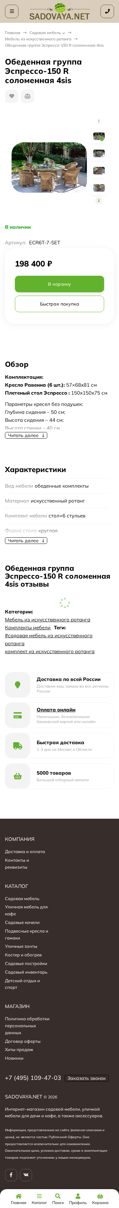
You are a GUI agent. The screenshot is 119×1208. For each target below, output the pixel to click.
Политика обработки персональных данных (27, 1025)
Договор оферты (23, 1041)
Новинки (14, 1058)
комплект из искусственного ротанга (50, 651)
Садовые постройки (26, 963)
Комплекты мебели (28, 627)
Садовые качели (22, 922)
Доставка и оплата (25, 851)
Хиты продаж (19, 1049)
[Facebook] (11, 1175)
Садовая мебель (45, 32)
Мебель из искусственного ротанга (38, 38)
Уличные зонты (21, 946)
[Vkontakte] (26, 1175)
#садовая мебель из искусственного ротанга (49, 639)
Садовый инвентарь (26, 972)
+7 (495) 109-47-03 (33, 1078)
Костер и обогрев (23, 954)
